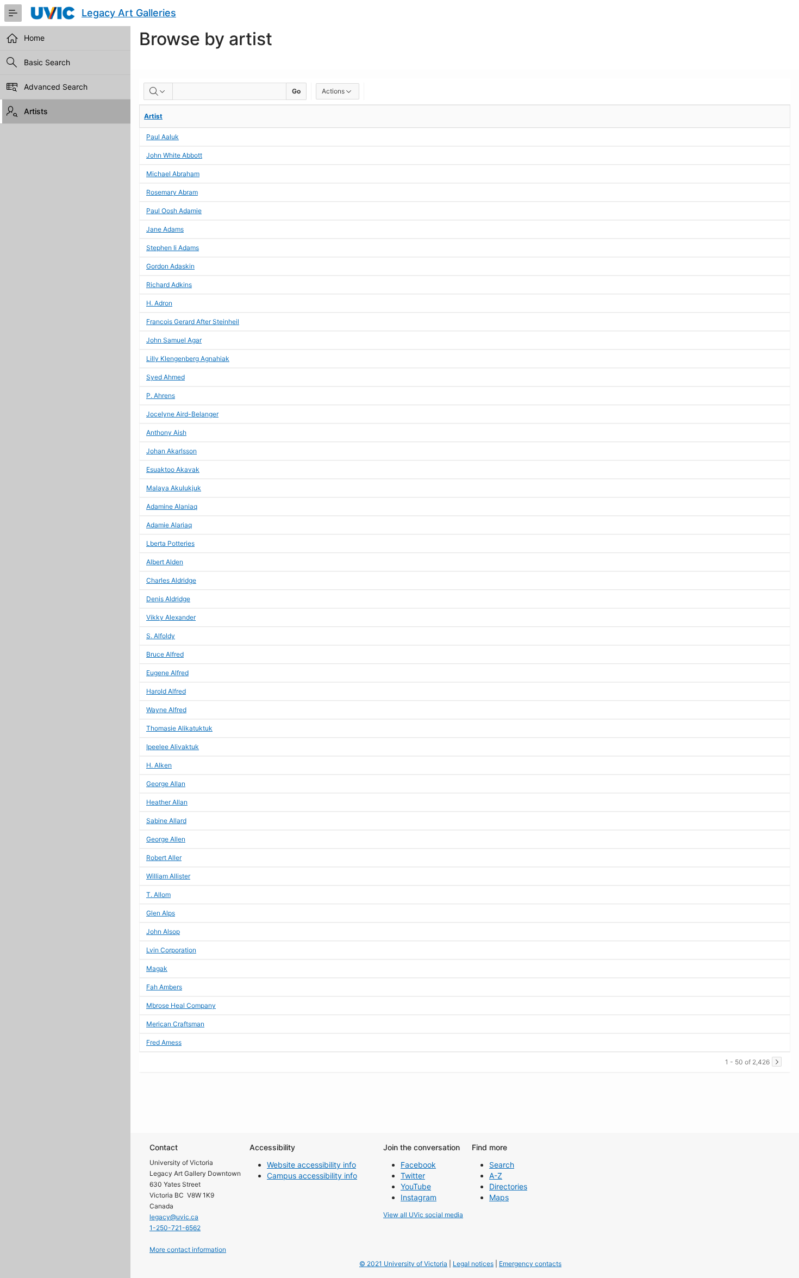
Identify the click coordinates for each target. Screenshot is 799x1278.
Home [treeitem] (34, 37)
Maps (499, 1197)
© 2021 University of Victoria (403, 1264)
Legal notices (473, 1264)
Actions (333, 91)
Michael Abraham (172, 174)
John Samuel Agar (174, 340)
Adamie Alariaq (169, 525)
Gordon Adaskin (170, 266)
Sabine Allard (166, 820)
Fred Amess (164, 1042)
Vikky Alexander (171, 617)
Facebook (418, 1164)
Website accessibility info (311, 1164)
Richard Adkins (169, 284)
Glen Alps (160, 913)
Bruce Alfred (165, 654)
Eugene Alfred (167, 673)
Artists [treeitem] (36, 111)
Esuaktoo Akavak (172, 469)
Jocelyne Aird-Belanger (182, 414)
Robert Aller (164, 857)
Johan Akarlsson (171, 451)
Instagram (418, 1197)
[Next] (777, 1062)
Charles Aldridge (171, 580)
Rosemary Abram (172, 192)
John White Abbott (174, 155)
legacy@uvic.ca (173, 1217)
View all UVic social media (423, 1215)
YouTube (416, 1186)
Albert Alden (164, 562)
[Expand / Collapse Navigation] (13, 13)
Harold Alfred (166, 691)
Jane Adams (165, 229)
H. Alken (159, 765)
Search (501, 1164)
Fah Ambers (164, 987)
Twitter (413, 1175)
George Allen (165, 839)
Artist (153, 116)
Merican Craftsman (175, 1024)
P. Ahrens (160, 395)
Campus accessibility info (312, 1175)
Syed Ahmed (165, 377)
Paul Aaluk (162, 137)
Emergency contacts (530, 1264)
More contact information (187, 1249)
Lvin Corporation (171, 950)
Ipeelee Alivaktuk (172, 747)
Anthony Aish (166, 432)
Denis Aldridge (168, 599)
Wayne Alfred (166, 710)
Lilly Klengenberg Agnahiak (187, 358)
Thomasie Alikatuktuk (179, 728)
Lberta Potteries (170, 543)
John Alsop (163, 931)
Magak (156, 968)
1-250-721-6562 (175, 1228)
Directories (508, 1186)
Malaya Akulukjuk (173, 488)
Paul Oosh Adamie (174, 211)
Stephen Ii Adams (172, 248)
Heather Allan (167, 802)
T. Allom (158, 894)
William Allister (168, 876)
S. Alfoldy (160, 636)
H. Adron (159, 303)
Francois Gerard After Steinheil (192, 321)
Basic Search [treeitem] (47, 62)
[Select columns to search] (158, 91)
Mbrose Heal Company (181, 1005)
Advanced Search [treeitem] (56, 86)
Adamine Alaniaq (171, 506)
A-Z (495, 1175)
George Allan (165, 784)
